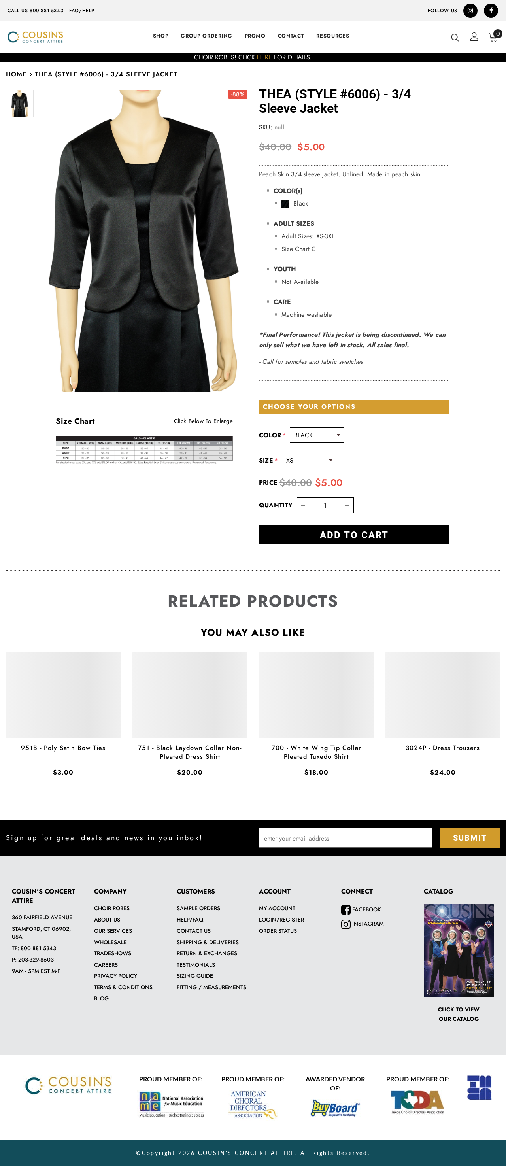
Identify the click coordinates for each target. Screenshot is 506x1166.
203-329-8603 (36, 960)
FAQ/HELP (81, 10)
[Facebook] (491, 11)
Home (16, 74)
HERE (264, 57)
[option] (253, 57)
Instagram (367, 924)
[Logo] (35, 37)
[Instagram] (470, 11)
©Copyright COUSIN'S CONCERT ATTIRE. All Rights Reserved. (253, 1153)
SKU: (265, 127)
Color (272, 435)
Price (268, 482)
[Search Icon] (455, 37)
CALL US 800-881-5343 (35, 10)
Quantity (276, 505)
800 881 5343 (38, 948)
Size (268, 460)
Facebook (366, 909)
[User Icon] (474, 36)
